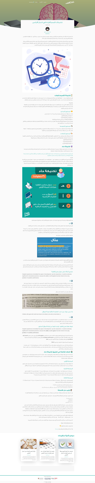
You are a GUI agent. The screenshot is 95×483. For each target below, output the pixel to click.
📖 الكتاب (41, 2)
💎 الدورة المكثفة (31, 2)
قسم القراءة (66, 456)
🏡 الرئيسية (45, 2)
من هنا (56, 429)
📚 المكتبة (36, 2)
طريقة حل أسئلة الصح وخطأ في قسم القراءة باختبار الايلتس (66, 453)
